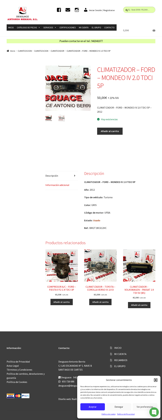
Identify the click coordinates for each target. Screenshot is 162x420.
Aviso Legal (13, 365)
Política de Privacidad (126, 414)
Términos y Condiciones (19, 369)
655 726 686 (68, 381)
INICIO (11, 27)
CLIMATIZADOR (57, 50)
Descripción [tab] (51, 175)
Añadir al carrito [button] (61, 302)
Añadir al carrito (110, 131)
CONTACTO (109, 27)
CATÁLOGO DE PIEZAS (27, 27)
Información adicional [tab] (57, 185)
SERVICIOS (48, 27)
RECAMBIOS (120, 360)
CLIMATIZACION (25, 50)
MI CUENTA (84, 27)
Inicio (12, 50)
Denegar (119, 406)
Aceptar (93, 406)
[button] (155, 380)
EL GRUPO (96, 27)
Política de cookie (108, 414)
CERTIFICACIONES (67, 27)
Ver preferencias (145, 406)
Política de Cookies (17, 382)
